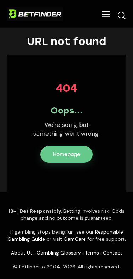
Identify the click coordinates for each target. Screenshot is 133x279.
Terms (92, 253)
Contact (112, 253)
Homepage (66, 154)
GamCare (74, 239)
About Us (22, 253)
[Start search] (121, 15)
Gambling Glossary (59, 253)
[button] (106, 14)
